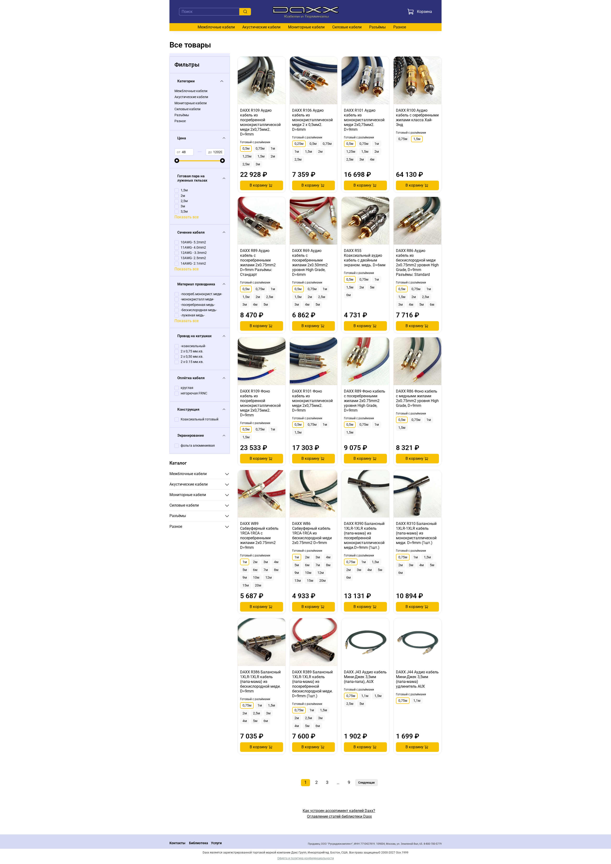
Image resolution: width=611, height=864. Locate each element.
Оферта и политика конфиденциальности (305, 858)
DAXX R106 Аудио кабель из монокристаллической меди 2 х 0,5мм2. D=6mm (312, 120)
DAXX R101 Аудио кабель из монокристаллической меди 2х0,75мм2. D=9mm (364, 120)
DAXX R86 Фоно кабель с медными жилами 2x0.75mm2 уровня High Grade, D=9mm (417, 398)
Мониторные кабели (306, 27)
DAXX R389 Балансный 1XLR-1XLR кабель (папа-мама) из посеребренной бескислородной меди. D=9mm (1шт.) (312, 684)
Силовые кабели (347, 27)
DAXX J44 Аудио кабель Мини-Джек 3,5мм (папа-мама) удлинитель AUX (417, 679)
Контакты (177, 843)
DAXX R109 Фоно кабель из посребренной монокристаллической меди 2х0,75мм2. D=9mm (260, 403)
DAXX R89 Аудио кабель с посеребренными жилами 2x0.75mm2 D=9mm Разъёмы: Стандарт (258, 262)
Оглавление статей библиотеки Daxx (339, 816)
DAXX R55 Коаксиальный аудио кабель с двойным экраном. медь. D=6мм (364, 257)
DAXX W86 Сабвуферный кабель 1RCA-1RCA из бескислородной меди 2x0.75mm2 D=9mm (312, 533)
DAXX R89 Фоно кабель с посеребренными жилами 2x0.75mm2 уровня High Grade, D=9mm (364, 401)
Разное (399, 27)
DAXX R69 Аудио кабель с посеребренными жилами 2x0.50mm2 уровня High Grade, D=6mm (310, 262)
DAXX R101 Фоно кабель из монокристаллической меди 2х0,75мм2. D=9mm (312, 401)
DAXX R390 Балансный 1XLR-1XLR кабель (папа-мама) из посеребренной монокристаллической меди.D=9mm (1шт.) (364, 535)
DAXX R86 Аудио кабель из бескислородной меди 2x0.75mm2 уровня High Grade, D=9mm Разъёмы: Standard (417, 262)
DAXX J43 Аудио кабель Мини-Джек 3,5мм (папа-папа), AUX (365, 677)
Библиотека (198, 843)
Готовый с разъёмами (255, 142)
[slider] (176, 160)
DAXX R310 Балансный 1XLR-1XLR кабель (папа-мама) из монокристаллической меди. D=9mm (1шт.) (416, 533)
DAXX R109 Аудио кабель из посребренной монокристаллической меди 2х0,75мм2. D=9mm (260, 122)
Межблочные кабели (216, 27)
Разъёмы (377, 27)
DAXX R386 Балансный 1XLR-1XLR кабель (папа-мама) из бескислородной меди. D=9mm (260, 681)
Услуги (216, 843)
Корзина (424, 11)
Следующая (366, 782)
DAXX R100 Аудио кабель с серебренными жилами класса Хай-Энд (417, 117)
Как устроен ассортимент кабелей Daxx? (339, 810)
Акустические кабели (261, 27)
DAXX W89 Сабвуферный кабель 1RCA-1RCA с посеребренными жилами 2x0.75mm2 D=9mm (259, 535)
